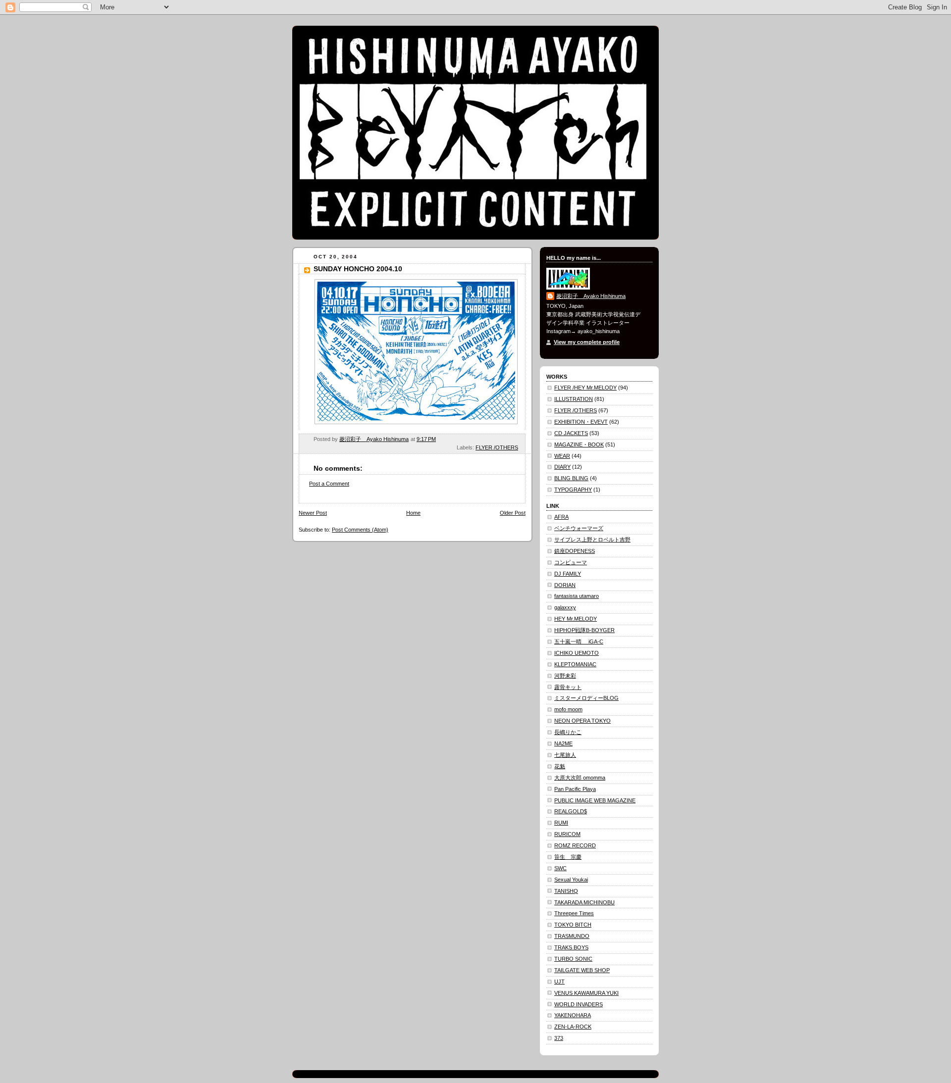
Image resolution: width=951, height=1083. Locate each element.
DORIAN (565, 585)
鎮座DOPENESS (574, 551)
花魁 (559, 766)
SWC (560, 868)
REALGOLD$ (570, 811)
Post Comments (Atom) (360, 530)
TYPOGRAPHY (573, 489)
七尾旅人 (565, 755)
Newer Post (313, 513)
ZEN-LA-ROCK (572, 1027)
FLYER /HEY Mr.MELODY (585, 388)
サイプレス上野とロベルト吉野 (592, 539)
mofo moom (568, 709)
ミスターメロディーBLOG (586, 698)
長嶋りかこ (567, 732)
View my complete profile (587, 342)
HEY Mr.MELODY (575, 619)
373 (558, 1038)
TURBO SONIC (573, 959)
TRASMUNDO (571, 936)
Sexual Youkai (571, 880)
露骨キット (567, 687)
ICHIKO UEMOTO (576, 653)
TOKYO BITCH (572, 925)
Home (413, 513)
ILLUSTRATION (573, 399)
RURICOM (567, 834)
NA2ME (563, 743)
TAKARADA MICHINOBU (584, 902)
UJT (559, 982)
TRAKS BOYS (571, 947)
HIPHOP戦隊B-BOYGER (584, 630)
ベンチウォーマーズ (578, 528)
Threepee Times (574, 913)
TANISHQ (566, 891)
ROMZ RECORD (575, 845)
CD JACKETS (571, 433)
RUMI (561, 823)
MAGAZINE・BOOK (579, 444)
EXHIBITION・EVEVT (581, 422)
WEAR (562, 456)
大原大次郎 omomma (579, 778)
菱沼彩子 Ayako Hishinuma (591, 296)
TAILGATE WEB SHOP (582, 970)
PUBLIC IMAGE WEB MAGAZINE (594, 800)
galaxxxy (565, 607)
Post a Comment (329, 484)
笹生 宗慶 (567, 857)
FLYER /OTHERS (497, 447)
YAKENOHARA (572, 1015)
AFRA (561, 517)
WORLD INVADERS (578, 1004)
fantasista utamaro (576, 596)
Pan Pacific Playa (575, 789)
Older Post (513, 513)
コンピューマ (570, 562)
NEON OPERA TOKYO (582, 721)
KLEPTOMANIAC (575, 664)
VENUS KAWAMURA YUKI (586, 993)
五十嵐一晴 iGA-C (578, 641)
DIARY (562, 467)
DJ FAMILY (567, 574)
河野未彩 (565, 676)
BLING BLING (571, 478)
